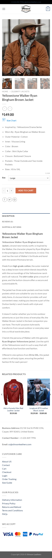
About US (6, 461)
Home (5, 91)
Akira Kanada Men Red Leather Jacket (13, 409)
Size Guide (7, 482)
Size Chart (11, 120)
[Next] (45, 47)
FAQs (4, 514)
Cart (4, 468)
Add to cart (26, 190)
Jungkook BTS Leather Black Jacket (38, 409)
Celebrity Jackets (20, 91)
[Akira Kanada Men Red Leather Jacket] (13, 392)
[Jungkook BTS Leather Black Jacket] (38, 392)
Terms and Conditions (12, 510)
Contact (6, 465)
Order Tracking (9, 479)
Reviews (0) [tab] (7, 222)
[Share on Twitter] (9, 199)
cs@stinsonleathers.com (32, 2)
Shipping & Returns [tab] (11, 227)
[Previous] (6, 47)
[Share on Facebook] (4, 199)
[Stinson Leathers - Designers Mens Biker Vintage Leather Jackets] (26, 9)
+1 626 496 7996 (17, 2)
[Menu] (3, 8)
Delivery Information (12, 500)
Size (3, 178)
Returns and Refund (11, 507)
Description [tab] (8, 216)
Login (4, 475)
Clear (47, 173)
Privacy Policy (8, 503)
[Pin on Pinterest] (14, 199)
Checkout (6, 472)
